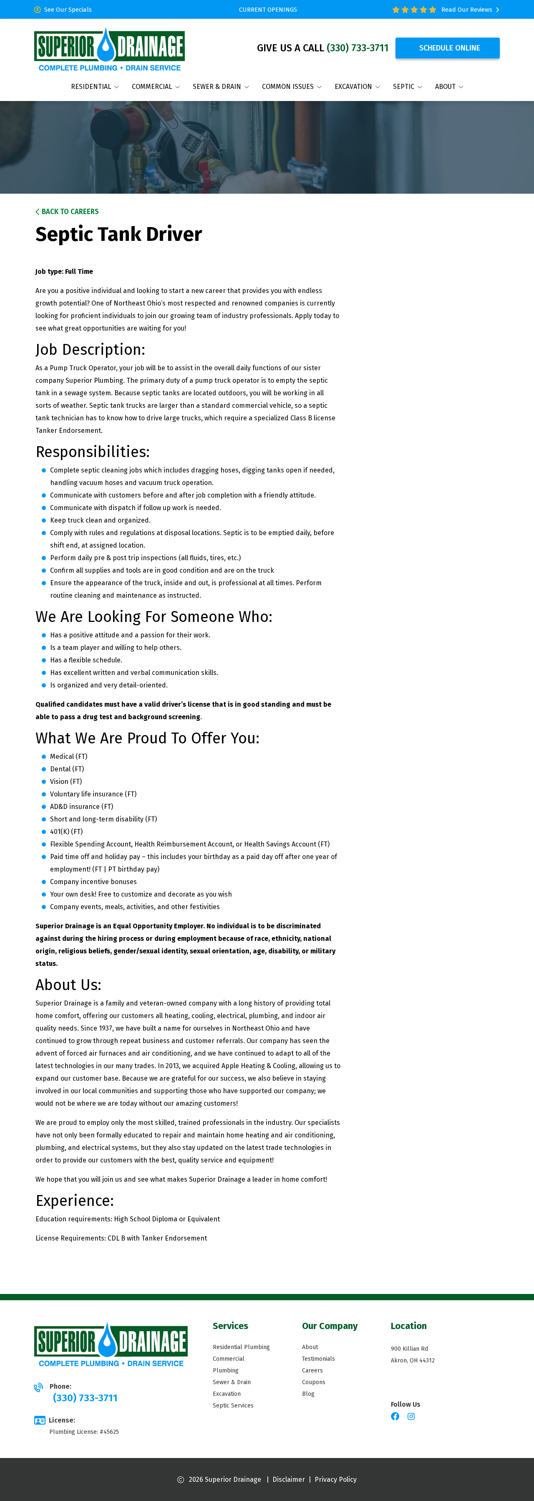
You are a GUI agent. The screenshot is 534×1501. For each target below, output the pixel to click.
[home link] (109, 48)
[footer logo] (111, 1344)
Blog (308, 1393)
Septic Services (233, 1405)
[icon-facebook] (396, 1417)
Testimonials (318, 1358)
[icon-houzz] (424, 1417)
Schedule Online (449, 47)
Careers (312, 1370)
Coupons (313, 1382)
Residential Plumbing (241, 1347)
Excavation (227, 1393)
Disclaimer (288, 1479)
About (310, 1347)
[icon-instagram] (412, 1417)
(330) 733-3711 (358, 48)
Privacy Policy (336, 1479)
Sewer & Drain (232, 1382)
